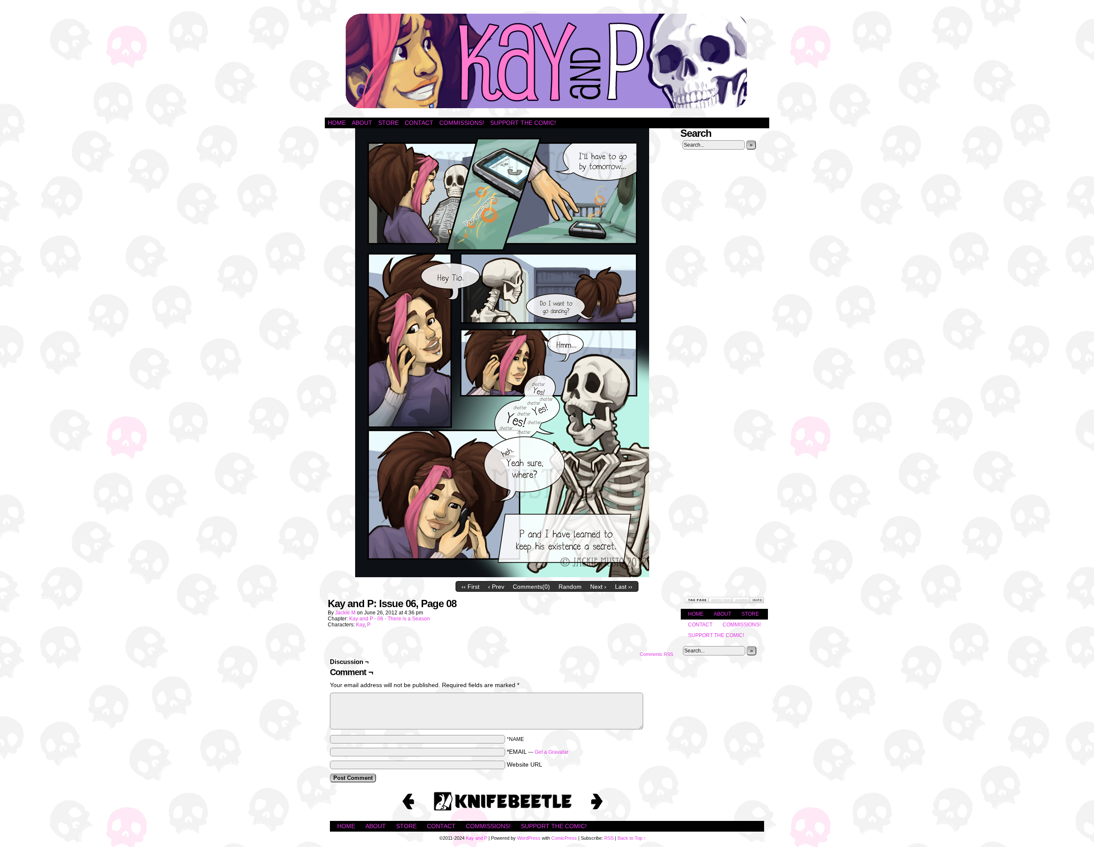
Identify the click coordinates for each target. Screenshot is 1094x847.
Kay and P (547, 61)
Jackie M (345, 613)
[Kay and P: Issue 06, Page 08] (502, 575)
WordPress (529, 838)
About (362, 122)
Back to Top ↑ (632, 838)
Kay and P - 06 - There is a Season (389, 619)
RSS (609, 838)
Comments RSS (656, 654)
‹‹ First (470, 586)
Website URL (524, 764)
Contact (419, 122)
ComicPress (564, 838)
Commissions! (461, 122)
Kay (360, 625)
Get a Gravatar (551, 752)
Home (337, 122)
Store (388, 122)
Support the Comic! (523, 122)
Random (570, 586)
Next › (598, 586)
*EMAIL (537, 751)
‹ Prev (496, 586)
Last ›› (623, 586)
